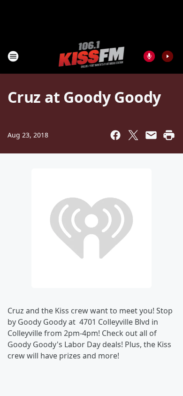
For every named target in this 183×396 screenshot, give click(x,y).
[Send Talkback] (149, 56)
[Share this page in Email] (151, 135)
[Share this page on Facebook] (115, 135)
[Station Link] (92, 56)
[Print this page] (168, 135)
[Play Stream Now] (167, 56)
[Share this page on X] (133, 135)
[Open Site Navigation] (13, 56)
